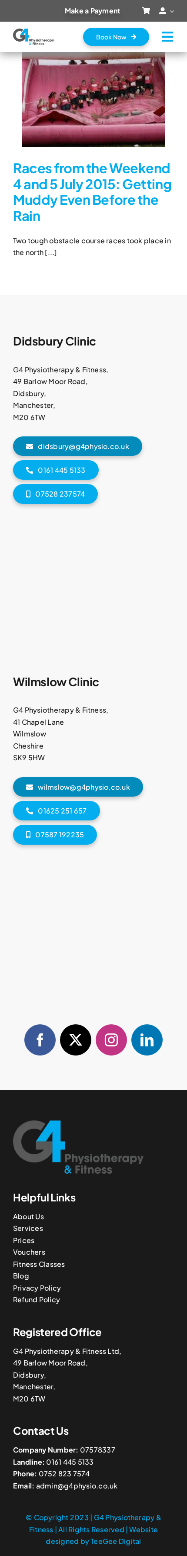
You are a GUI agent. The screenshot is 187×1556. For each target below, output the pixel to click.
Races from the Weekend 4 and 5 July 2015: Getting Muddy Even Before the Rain (92, 191)
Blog (21, 1275)
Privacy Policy (37, 1287)
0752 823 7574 (64, 1473)
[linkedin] (147, 1040)
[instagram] (111, 1040)
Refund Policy (36, 1299)
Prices (23, 1240)
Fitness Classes (39, 1264)
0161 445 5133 (70, 1461)
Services (28, 1228)
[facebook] (40, 1040)
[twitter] (75, 1040)
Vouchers (29, 1251)
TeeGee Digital (115, 1541)
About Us (28, 1216)
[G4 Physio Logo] (33, 31)
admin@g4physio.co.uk (77, 1485)
